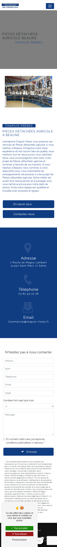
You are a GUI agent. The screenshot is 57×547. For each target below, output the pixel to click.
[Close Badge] (42, 538)
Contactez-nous (23, 214)
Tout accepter (20, 528)
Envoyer (31, 451)
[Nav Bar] (50, 6)
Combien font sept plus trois (18, 400)
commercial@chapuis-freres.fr (28, 321)
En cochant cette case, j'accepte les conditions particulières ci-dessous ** (25, 441)
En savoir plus (22, 204)
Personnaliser (19, 539)
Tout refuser (20, 534)
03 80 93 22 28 (28, 293)
